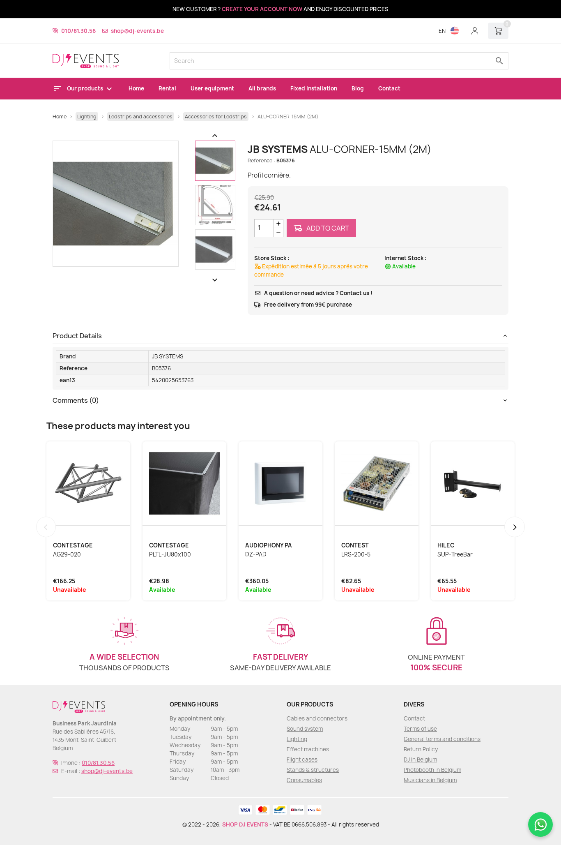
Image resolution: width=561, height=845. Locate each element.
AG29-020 (67, 554)
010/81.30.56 (78, 31)
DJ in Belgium (420, 759)
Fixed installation (313, 88)
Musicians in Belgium (430, 780)
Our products (85, 88)
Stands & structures (313, 769)
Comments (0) (76, 400)
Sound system (305, 728)
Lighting (297, 739)
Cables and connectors (317, 718)
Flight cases (302, 759)
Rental (167, 88)
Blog (358, 88)
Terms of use (420, 728)
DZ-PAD (256, 554)
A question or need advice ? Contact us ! (318, 293)
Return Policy (421, 749)
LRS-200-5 (355, 554)
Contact (389, 88)
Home (136, 88)
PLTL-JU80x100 (170, 554)
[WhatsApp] (540, 824)
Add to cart (327, 228)
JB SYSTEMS (167, 356)
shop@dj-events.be (137, 31)
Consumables (304, 780)
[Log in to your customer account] (475, 31)
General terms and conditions (442, 739)
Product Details (77, 335)
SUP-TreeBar (455, 554)
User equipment (212, 88)
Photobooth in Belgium (432, 769)
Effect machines (308, 749)
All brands (262, 88)
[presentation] (46, 527)
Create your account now (262, 9)
